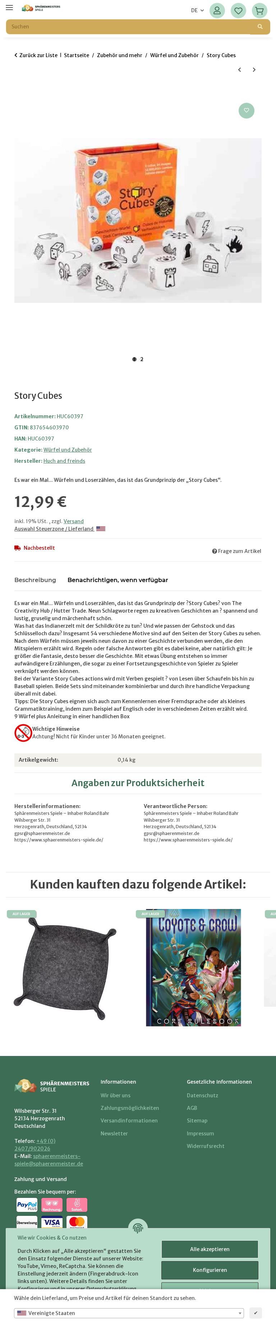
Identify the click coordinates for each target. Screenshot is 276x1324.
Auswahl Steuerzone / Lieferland (54, 529)
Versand (74, 521)
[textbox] (129, 1313)
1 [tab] (134, 359)
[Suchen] (260, 26)
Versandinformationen (129, 1120)
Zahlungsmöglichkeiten (130, 1108)
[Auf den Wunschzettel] (246, 111)
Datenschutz (202, 1095)
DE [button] (194, 10)
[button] (217, 10)
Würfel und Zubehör (67, 450)
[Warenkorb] (259, 10)
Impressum (200, 1133)
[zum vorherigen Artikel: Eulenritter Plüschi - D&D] (239, 70)
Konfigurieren (210, 1270)
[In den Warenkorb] (20, 93)
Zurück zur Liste (38, 55)
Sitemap (197, 1120)
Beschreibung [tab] (35, 580)
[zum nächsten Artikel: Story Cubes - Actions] (254, 70)
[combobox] (129, 1313)
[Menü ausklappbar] (9, 4)
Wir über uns (115, 1095)
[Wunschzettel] (238, 10)
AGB (192, 1108)
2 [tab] (141, 359)
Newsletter (114, 1133)
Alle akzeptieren (210, 1249)
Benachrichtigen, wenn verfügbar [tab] (118, 580)
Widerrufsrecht (206, 1146)
